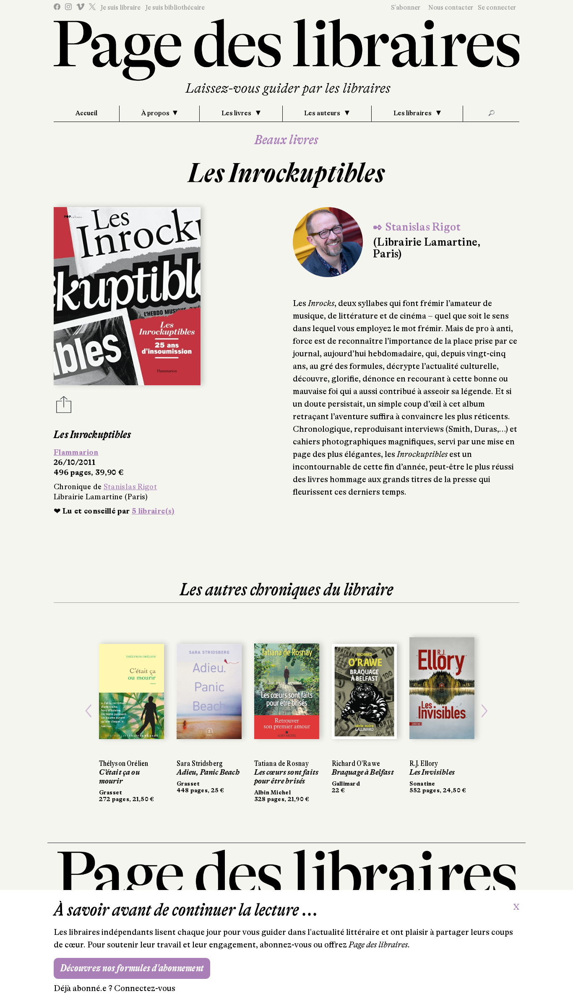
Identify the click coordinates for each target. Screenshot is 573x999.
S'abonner (405, 7)
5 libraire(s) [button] (153, 511)
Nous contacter (450, 7)
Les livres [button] (237, 113)
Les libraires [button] (413, 113)
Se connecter (497, 7)
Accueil (86, 113)
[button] (89, 711)
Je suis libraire (120, 7)
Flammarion (76, 452)
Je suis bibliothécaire (175, 7)
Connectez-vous (144, 988)
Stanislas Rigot (130, 487)
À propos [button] (155, 113)
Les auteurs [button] (322, 113)
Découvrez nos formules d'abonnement (131, 968)
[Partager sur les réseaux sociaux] (64, 407)
